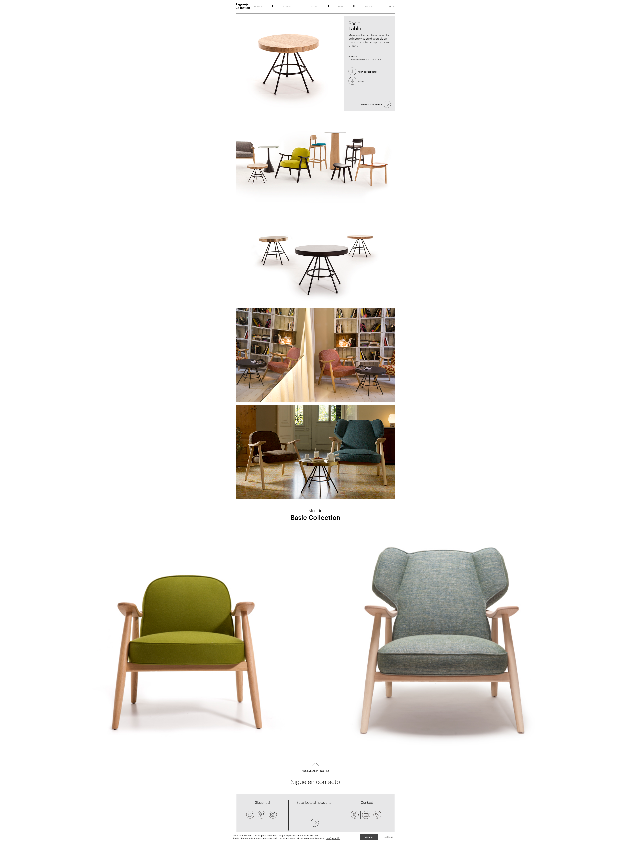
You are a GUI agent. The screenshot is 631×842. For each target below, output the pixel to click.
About (314, 6)
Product (258, 6)
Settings (389, 837)
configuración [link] (333, 838)
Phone (355, 814)
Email (366, 815)
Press (340, 6)
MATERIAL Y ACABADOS (371, 104)
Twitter (250, 814)
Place (377, 814)
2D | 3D (361, 81)
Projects (286, 6)
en (390, 6)
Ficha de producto (367, 72)
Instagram (273, 814)
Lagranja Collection (242, 6)
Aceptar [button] (369, 837)
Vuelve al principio (315, 770)
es (394, 6)
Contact (368, 6)
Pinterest (262, 814)
